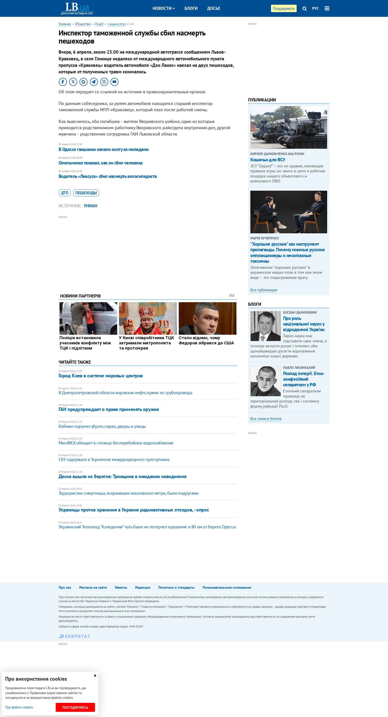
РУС (315, 8)
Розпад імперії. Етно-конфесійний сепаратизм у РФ (304, 379)
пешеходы (86, 192)
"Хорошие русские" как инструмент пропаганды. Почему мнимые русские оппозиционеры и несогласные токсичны (287, 252)
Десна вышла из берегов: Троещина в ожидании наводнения (123, 476)
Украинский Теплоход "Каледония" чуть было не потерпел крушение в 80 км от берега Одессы (147, 527)
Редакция (142, 587)
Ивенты (121, 587)
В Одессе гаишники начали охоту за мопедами (104, 149)
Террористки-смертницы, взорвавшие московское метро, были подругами (128, 493)
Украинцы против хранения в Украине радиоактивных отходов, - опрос (134, 510)
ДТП (64, 192)
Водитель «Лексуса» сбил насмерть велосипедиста (108, 176)
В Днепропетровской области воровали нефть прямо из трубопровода (125, 393)
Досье (213, 8)
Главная (65, 24)
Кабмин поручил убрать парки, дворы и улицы (102, 426)
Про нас (65, 587)
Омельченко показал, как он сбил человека (101, 163)
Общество (83, 24)
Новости (162, 8)
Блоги (191, 8)
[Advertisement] (148, 251)
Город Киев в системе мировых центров (101, 375)
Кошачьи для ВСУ (267, 160)
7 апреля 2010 (117, 24)
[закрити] (95, 675)
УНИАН (90, 205)
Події (99, 24)
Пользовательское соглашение (227, 587)
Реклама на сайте (93, 587)
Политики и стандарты (176, 587)
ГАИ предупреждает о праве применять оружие (109, 409)
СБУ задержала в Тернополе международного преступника (114, 459)
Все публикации (263, 289)
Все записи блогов (265, 418)
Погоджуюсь (75, 707)
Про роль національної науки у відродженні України (303, 323)
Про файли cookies (19, 707)
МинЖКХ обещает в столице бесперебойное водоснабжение (116, 443)
